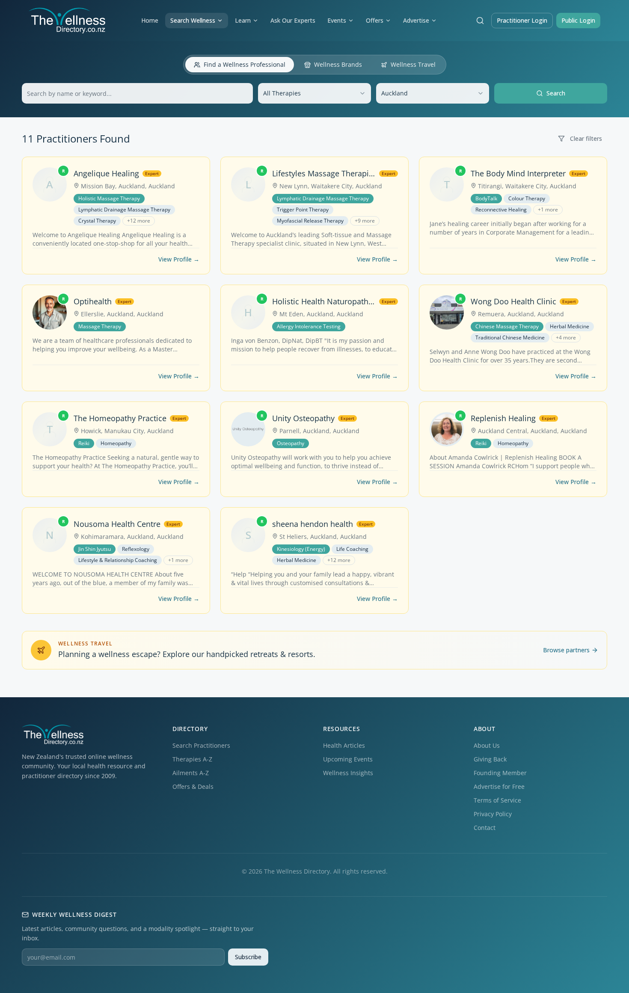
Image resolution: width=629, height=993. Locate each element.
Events (336, 20)
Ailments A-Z (190, 773)
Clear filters (586, 138)
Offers (374, 20)
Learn (243, 20)
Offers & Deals (193, 786)
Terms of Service (497, 800)
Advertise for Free (499, 786)
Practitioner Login (522, 20)
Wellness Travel (413, 64)
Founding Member (500, 773)
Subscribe (248, 957)
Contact (484, 828)
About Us (487, 745)
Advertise (416, 20)
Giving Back (490, 759)
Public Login (578, 20)
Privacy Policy (493, 814)
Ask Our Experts (292, 20)
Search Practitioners (201, 745)
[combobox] (314, 93)
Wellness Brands (338, 64)
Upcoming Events (348, 759)
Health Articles (344, 745)
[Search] (480, 20)
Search (555, 93)
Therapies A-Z (192, 759)
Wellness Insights (348, 773)
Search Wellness (192, 20)
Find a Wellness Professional (244, 64)
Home (149, 20)
